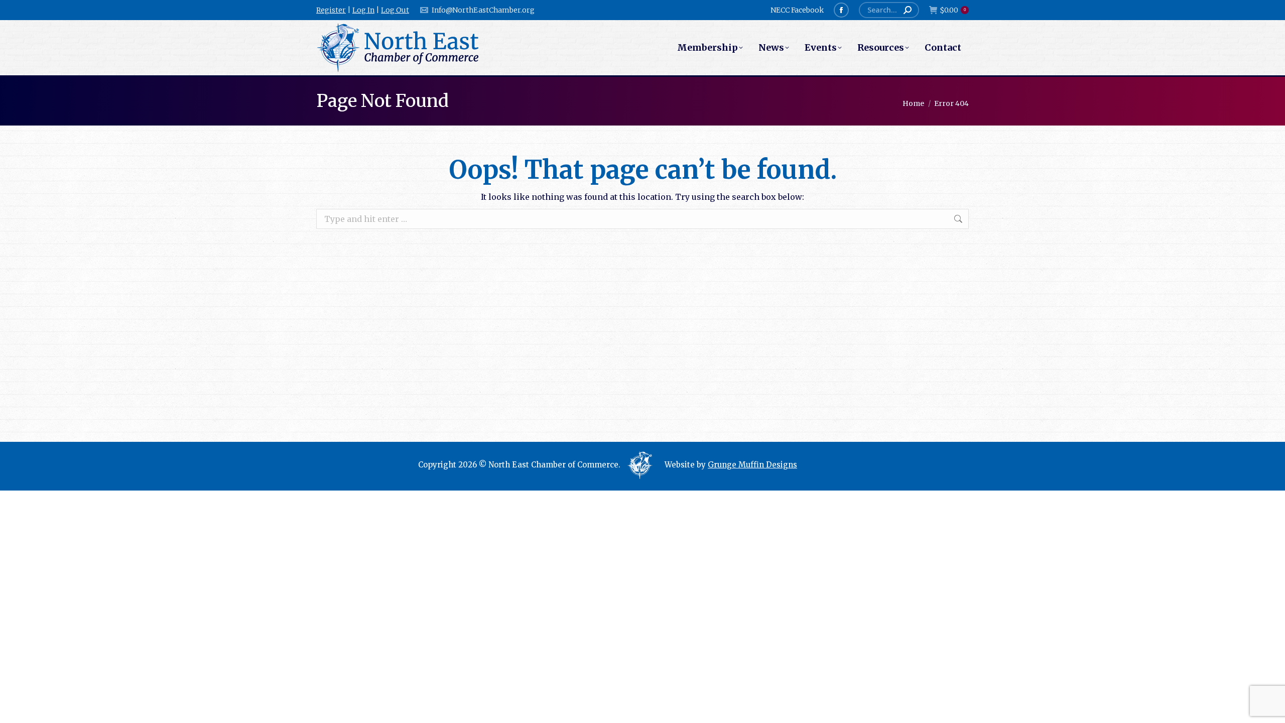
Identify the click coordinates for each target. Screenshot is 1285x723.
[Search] (908, 10)
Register (331, 10)
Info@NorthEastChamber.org (483, 10)
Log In (363, 10)
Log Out (395, 10)
